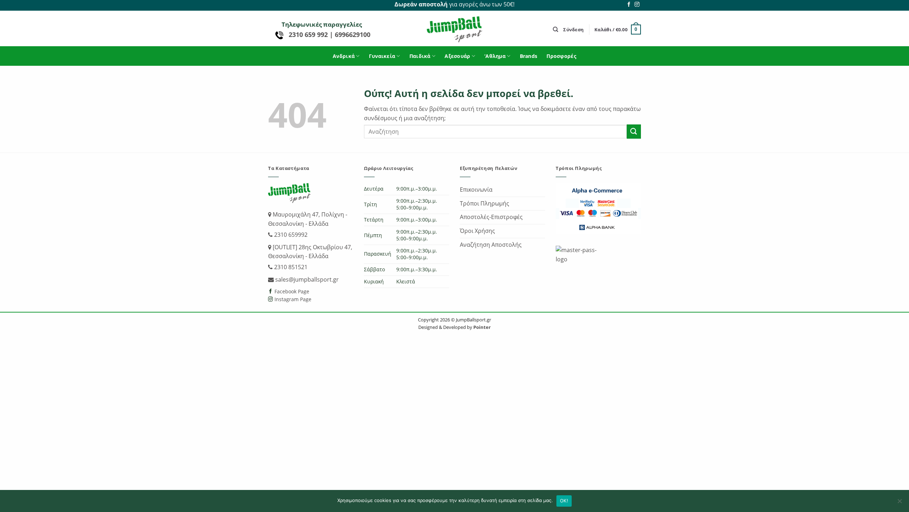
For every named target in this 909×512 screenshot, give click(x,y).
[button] (573, 29)
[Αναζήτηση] (555, 29)
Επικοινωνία (476, 189)
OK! (564, 500)
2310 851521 (290, 267)
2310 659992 (290, 235)
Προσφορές (561, 56)
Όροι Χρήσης (477, 231)
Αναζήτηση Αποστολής (491, 245)
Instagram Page (292, 299)
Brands (529, 56)
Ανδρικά (344, 56)
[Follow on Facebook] (628, 4)
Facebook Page (291, 291)
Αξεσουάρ (457, 56)
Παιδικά (420, 56)
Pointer (481, 327)
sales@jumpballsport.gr (306, 279)
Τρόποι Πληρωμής (484, 203)
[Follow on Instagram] (637, 4)
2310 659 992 (309, 34)
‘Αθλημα (495, 56)
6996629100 (352, 34)
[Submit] (634, 131)
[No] (899, 503)
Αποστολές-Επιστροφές (491, 217)
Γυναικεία (382, 56)
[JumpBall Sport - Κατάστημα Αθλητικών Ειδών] (454, 29)
